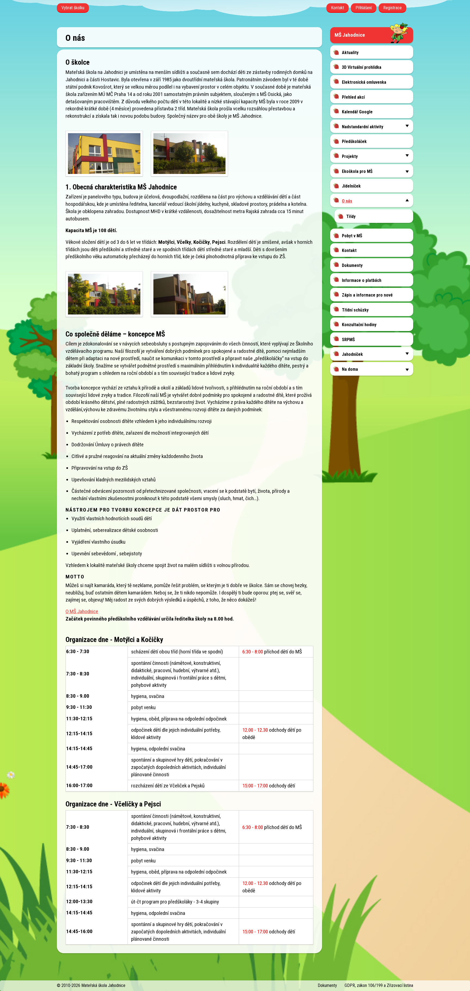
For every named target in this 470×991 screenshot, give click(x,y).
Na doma (350, 369)
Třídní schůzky (355, 310)
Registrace (392, 7)
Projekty (350, 156)
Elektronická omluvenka (364, 82)
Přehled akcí (353, 97)
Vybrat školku (72, 7)
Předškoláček (354, 141)
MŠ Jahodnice (350, 35)
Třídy (350, 216)
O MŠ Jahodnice (82, 611)
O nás (347, 201)
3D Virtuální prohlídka (361, 67)
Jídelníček (351, 186)
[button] (407, 125)
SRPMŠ (348, 339)
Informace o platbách (361, 280)
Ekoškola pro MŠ (357, 171)
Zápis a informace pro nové (367, 295)
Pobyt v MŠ (352, 235)
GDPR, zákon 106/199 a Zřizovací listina (379, 985)
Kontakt (337, 7)
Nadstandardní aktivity (362, 126)
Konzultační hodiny (359, 324)
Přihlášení (363, 7)
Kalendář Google (357, 111)
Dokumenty (352, 265)
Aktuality (350, 52)
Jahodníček (352, 354)
